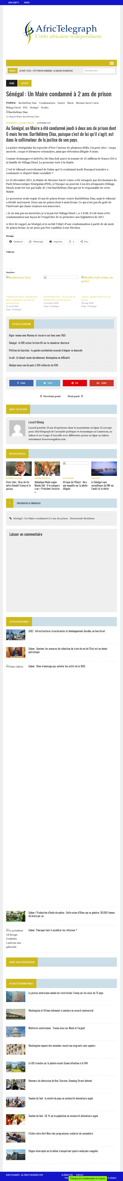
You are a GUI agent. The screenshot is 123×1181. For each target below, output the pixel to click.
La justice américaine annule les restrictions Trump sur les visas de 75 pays (66, 993)
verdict (45, 107)
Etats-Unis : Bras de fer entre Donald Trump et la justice (18, 485)
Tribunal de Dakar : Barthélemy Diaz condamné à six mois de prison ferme (21, 300)
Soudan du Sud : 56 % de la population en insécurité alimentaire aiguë (63, 1116)
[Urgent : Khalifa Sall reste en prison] (98, 285)
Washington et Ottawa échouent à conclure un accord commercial (61, 1010)
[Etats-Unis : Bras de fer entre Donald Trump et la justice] (19, 473)
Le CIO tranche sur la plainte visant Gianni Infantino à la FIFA (58, 1063)
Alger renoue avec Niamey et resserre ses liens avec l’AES (37, 335)
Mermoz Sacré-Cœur (87, 102)
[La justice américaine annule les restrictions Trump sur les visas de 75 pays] (15, 1000)
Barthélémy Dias (28, 102)
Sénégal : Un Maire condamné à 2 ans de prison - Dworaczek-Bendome (54, 518)
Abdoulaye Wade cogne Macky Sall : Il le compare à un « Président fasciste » (47, 487)
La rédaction (67, 1174)
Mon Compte (13, 2)
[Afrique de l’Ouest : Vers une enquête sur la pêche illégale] (76, 473)
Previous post (52, 396)
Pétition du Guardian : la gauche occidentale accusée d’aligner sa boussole (45, 350)
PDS (25, 107)
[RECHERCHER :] (99, 70)
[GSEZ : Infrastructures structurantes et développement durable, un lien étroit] (15, 638)
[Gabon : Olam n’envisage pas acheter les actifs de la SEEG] (15, 902)
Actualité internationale (21, 983)
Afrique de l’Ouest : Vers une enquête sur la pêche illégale (75, 485)
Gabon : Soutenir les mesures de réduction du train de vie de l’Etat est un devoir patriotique (68, 650)
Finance (95, 478)
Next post (74, 396)
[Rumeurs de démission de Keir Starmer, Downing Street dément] (15, 1087)
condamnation (47, 102)
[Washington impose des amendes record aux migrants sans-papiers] (15, 1052)
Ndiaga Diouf (13, 107)
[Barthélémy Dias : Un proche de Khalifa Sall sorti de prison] (61, 285)
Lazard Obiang (26, 123)
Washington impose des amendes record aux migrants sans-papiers (62, 1046)
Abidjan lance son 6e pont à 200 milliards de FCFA (33, 365)
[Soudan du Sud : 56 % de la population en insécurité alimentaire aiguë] (15, 1122)
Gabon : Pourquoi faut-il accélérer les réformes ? (53, 930)
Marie (70, 102)
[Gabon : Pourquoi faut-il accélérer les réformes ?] (15, 947)
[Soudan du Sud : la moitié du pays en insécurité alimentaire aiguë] (15, 1105)
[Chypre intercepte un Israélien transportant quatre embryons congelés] (15, 1158)
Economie (68, 478)
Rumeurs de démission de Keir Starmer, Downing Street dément (60, 1081)
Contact (80, 1174)
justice (61, 102)
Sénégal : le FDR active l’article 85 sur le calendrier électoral (39, 343)
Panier (26, 2)
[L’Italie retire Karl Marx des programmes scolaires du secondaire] (15, 1140)
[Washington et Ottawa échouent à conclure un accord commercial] (15, 1017)
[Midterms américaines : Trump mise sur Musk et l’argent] (15, 1035)
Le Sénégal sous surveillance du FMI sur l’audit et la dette (102, 485)
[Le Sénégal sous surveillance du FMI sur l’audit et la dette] (104, 473)
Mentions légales (108, 1178)
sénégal (34, 107)
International (14, 478)
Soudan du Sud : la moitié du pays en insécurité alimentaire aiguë (61, 1098)
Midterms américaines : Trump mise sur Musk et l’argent (57, 1028)
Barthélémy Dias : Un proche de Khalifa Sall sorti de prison (59, 298)
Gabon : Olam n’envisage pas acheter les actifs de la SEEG (57, 666)
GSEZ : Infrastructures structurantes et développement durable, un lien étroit (67, 631)
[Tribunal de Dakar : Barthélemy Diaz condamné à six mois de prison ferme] (23, 285)
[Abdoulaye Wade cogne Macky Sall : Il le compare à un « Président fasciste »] (47, 473)
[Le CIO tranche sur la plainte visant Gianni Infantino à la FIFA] (15, 1070)
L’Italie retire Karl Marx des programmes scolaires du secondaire (61, 1133)
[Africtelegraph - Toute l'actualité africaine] (61, 32)
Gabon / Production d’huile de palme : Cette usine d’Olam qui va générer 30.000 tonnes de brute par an (72, 914)
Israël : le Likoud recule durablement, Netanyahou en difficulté (39, 358)
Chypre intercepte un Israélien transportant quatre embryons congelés (63, 1151)
